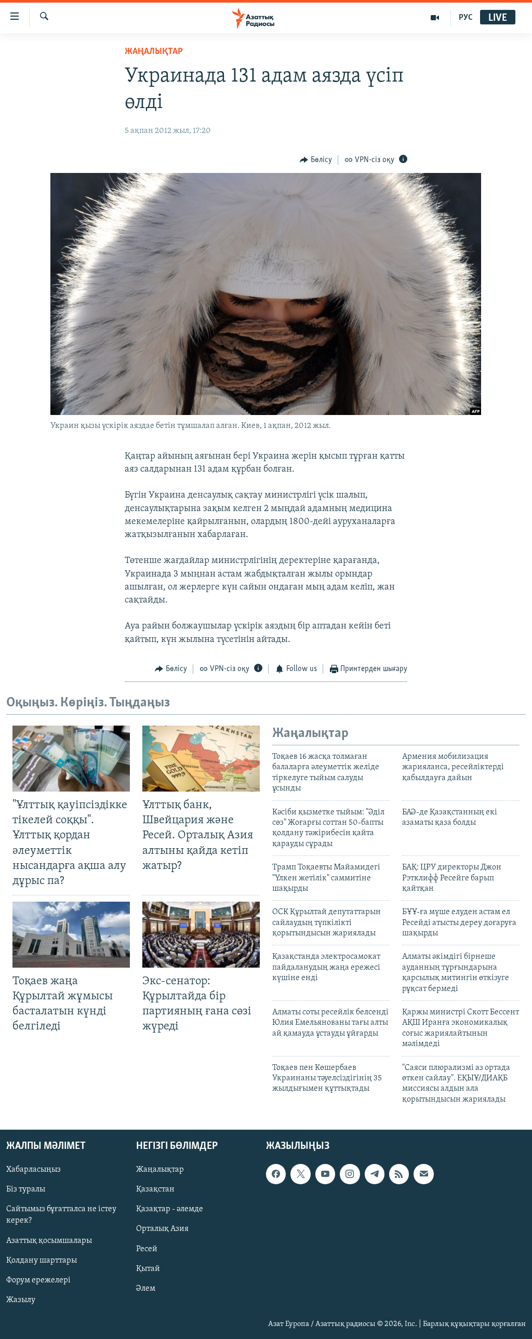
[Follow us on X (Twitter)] (300, 1174)
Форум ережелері (38, 1280)
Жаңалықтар (160, 1170)
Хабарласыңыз (33, 1170)
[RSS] (399, 1174)
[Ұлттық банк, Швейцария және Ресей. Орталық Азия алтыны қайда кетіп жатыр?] (201, 759)
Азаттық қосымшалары (49, 1241)
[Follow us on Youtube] (325, 1174)
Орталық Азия (162, 1229)
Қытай (148, 1269)
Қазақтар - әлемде (169, 1210)
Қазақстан (155, 1190)
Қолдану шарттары (41, 1260)
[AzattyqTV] (435, 17)
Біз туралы (25, 1190)
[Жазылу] (423, 1174)
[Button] (316, 160)
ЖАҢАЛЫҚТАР (154, 52)
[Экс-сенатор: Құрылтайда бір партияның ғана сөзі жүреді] (201, 935)
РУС (466, 18)
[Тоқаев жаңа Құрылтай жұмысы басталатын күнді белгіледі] (71, 935)
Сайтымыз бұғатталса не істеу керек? (61, 1215)
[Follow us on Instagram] (350, 1174)
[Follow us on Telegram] (374, 1174)
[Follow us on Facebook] (276, 1174)
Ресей (146, 1249)
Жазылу (20, 1300)
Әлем (145, 1288)
